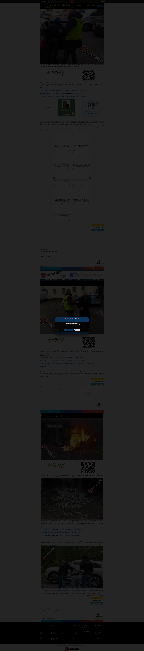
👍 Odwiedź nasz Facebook (68, 329)
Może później (77, 329)
